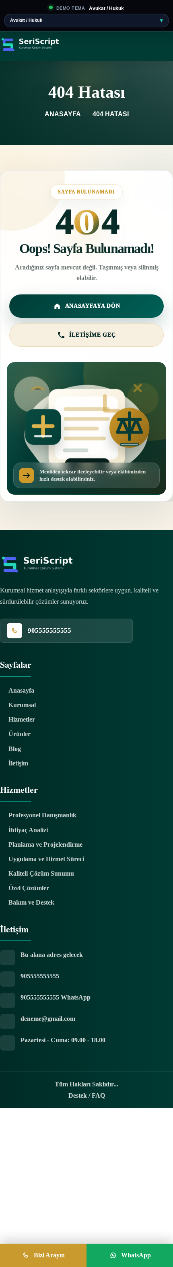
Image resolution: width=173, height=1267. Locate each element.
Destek (77, 1095)
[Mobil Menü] (51, 63)
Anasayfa (63, 114)
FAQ (98, 1095)
